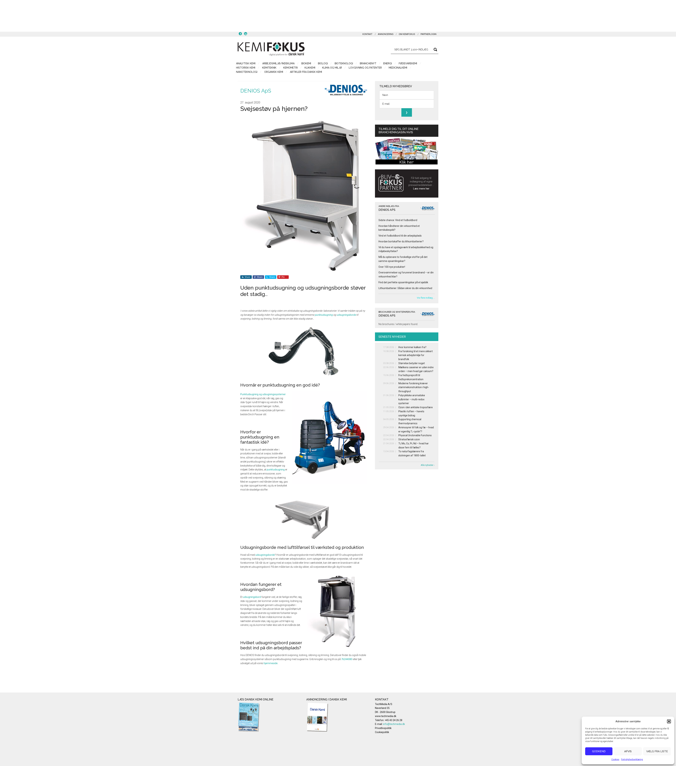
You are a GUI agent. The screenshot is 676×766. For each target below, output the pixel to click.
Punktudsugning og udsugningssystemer (263, 394)
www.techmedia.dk (385, 716)
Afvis (628, 751)
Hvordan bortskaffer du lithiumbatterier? (401, 241)
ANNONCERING (385, 34)
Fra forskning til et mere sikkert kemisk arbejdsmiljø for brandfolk (415, 355)
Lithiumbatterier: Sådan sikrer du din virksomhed (405, 288)
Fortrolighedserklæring (632, 759)
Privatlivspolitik (383, 728)
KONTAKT (367, 34)
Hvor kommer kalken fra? (412, 347)
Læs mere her (421, 188)
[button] (669, 721)
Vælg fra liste (657, 751)
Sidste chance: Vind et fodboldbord (397, 220)
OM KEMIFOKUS (407, 34)
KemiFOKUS (271, 49)
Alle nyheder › (427, 465)
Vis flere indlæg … (426, 297)
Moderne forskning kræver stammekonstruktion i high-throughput (413, 387)
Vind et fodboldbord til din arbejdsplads (400, 235)
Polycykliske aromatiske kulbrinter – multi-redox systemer (411, 399)
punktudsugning (324, 314)
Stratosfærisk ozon (409, 439)
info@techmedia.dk (394, 724)
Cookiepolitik (382, 732)
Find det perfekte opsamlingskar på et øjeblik (403, 282)
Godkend (599, 751)
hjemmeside (271, 663)
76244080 (346, 659)
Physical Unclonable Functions (415, 435)
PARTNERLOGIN (428, 34)
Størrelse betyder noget (411, 363)
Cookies (615, 759)
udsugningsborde (346, 314)
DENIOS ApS (255, 91)
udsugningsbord (252, 597)
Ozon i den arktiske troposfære (415, 407)
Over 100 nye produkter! (391, 266)
